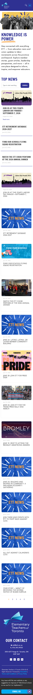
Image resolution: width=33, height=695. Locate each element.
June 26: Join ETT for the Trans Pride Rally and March (14, 407)
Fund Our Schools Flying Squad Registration (14, 143)
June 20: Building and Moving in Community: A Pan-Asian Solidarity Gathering (14, 485)
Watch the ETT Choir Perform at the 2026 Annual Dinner (16, 158)
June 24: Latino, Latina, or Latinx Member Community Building (15, 342)
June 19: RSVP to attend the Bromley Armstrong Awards (16, 444)
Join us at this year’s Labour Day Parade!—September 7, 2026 (13, 111)
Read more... (7, 119)
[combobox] (10, 85)
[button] (29, 5)
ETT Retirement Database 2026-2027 (14, 128)
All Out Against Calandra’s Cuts (16, 554)
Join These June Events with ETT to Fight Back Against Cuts (16, 519)
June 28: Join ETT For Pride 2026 (15, 376)
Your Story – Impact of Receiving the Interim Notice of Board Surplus (14, 590)
